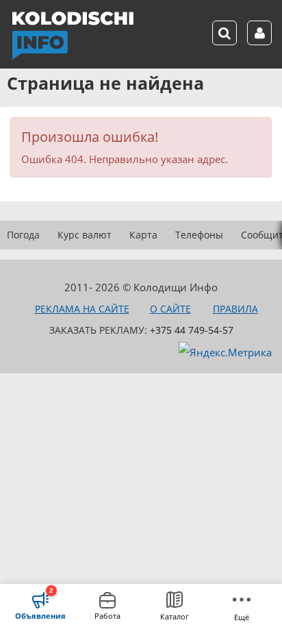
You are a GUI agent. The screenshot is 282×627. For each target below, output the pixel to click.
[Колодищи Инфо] (72, 36)
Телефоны (199, 234)
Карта (143, 234)
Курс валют (84, 234)
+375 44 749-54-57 (191, 329)
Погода (23, 234)
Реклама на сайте (82, 308)
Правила (235, 308)
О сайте (170, 308)
